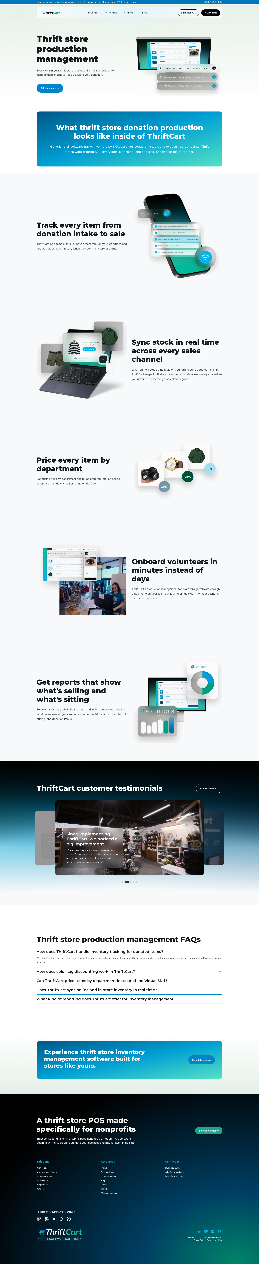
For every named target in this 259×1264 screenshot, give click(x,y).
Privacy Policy (199, 1240)
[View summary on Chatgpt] (39, 1219)
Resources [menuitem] (108, 1161)
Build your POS (188, 12)
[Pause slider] (198, 806)
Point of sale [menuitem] (42, 1168)
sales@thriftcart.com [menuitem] (174, 1172)
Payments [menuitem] (41, 1189)
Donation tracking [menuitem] (44, 1176)
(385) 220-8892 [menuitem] (172, 1168)
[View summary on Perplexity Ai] (69, 1219)
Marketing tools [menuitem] (44, 1180)
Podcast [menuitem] (104, 1184)
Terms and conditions (214, 1240)
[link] (51, 13)
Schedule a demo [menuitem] (108, 1176)
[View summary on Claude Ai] (46, 1219)
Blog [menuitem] (103, 1180)
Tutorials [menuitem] (105, 1189)
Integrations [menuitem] (42, 1184)
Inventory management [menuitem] (47, 1172)
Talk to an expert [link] (209, 788)
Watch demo (210, 12)
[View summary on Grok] (61, 1219)
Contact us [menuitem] (172, 1161)
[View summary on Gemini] (54, 1219)
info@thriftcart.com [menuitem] (174, 1176)
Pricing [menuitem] (104, 1168)
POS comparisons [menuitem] (109, 1193)
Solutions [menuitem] (43, 1161)
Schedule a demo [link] (49, 88)
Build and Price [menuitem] (107, 1172)
